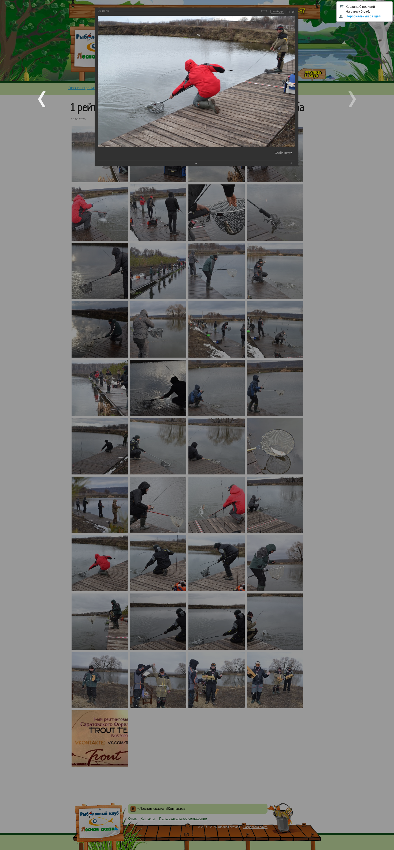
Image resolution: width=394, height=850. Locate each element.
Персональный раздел (363, 16)
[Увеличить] (288, 11)
